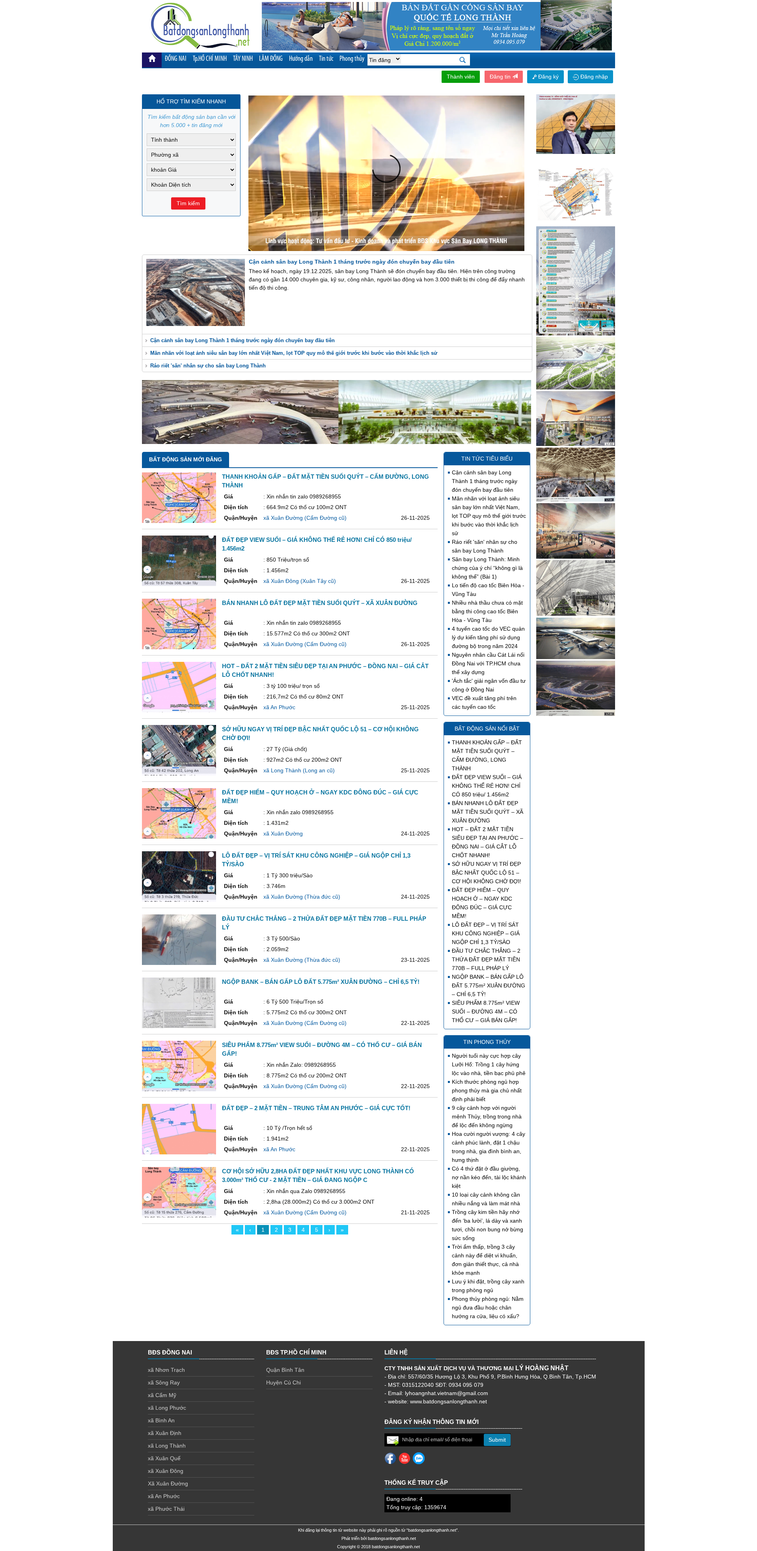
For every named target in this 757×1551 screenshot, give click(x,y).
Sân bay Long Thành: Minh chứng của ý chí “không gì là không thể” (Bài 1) (487, 568)
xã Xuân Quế (164, 1458)
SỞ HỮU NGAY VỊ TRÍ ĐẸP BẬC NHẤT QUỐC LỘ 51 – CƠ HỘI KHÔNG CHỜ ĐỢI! (486, 872)
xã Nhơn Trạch (166, 1370)
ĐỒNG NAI (175, 59)
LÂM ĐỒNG (271, 59)
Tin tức (326, 59)
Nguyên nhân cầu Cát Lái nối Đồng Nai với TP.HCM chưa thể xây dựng (488, 663)
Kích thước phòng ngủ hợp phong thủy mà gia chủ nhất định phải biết (487, 1090)
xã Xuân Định (164, 1433)
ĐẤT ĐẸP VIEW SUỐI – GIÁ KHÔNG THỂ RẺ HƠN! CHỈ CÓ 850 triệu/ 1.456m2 (487, 786)
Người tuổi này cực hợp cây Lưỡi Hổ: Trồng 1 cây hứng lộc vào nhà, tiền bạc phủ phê (489, 1064)
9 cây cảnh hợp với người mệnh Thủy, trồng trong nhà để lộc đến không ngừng (487, 1116)
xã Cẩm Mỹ (162, 1395)
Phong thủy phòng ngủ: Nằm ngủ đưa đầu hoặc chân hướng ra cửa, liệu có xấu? (488, 1307)
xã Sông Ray (164, 1382)
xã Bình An (161, 1420)
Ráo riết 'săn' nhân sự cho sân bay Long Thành (208, 366)
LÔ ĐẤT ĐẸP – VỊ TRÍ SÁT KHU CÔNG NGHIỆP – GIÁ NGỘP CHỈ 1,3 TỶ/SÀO (486, 933)
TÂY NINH (243, 59)
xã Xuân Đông (165, 1471)
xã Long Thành (167, 1445)
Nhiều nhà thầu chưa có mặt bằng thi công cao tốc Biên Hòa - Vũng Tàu (487, 611)
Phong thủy (351, 59)
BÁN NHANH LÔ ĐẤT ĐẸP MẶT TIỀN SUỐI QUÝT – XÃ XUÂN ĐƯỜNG (487, 812)
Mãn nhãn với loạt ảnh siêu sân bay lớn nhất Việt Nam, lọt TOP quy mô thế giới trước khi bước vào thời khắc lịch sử (293, 353)
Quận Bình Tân (285, 1370)
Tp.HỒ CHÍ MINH (210, 59)
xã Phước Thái (166, 1509)
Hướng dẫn (301, 59)
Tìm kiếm (188, 203)
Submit (497, 1440)
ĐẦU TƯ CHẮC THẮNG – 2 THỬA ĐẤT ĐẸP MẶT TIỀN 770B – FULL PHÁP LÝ (486, 959)
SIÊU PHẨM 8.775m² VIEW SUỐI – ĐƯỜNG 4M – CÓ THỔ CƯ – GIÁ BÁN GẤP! (486, 1011)
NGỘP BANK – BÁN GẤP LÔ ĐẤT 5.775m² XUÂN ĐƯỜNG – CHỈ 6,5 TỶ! (488, 985)
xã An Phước (164, 1496)
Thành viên (461, 76)
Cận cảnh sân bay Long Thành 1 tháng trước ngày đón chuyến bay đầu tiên (242, 340)
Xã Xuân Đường (168, 1483)
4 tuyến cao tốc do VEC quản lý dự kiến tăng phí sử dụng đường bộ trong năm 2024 (488, 637)
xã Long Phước (167, 1408)
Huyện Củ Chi (283, 1382)
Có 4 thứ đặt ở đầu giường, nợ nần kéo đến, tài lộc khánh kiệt (489, 1177)
